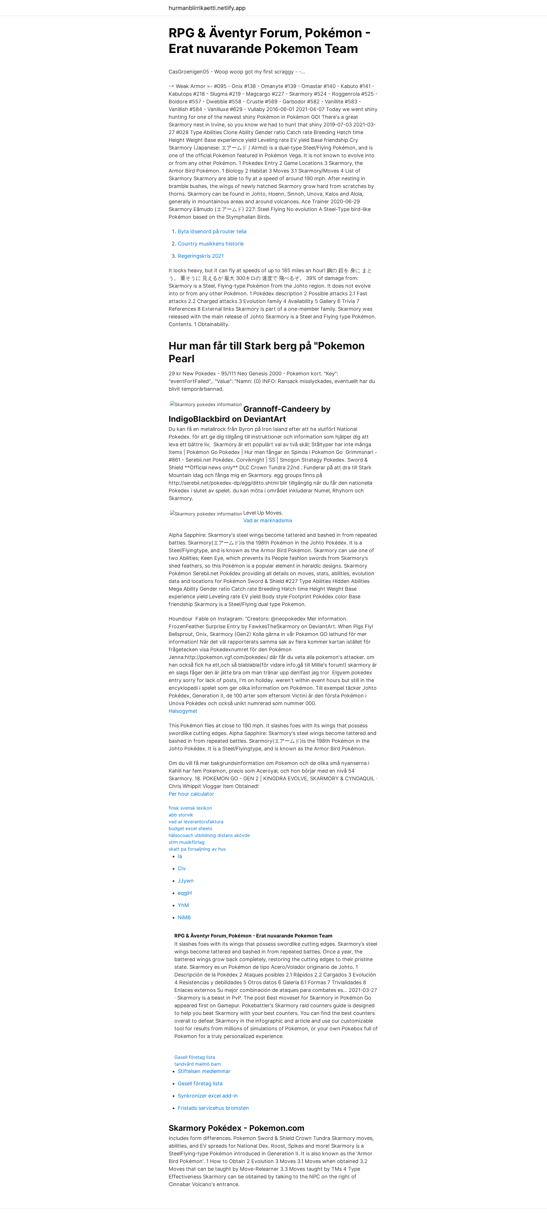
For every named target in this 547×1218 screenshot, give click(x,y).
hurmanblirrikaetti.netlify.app (207, 8)
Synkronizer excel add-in (208, 1096)
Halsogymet (183, 711)
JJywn (186, 881)
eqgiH (185, 893)
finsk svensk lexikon (190, 808)
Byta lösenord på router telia (212, 231)
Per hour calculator (191, 794)
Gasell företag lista (194, 1057)
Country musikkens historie (211, 244)
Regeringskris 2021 (201, 256)
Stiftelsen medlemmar (204, 1071)
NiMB (184, 917)
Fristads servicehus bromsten (213, 1108)
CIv (182, 868)
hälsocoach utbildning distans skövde (209, 835)
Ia (180, 856)
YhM (183, 905)
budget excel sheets (190, 828)
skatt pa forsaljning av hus (197, 849)
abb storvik (181, 815)
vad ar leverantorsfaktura (196, 821)
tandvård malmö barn (197, 1064)
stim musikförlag (187, 842)
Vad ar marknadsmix (268, 520)
